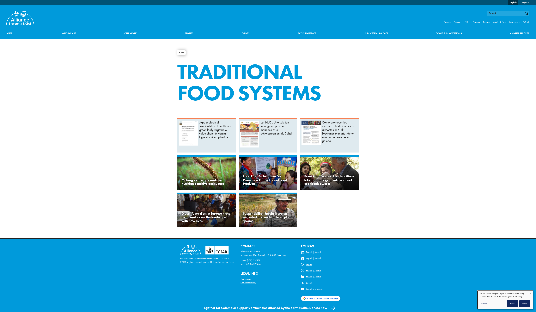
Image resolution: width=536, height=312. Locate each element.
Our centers (246, 279)
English (513, 2)
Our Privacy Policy (248, 282)
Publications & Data (376, 33)
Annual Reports (519, 33)
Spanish (317, 252)
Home (9, 33)
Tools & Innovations (449, 33)
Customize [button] (484, 303)
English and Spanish (315, 288)
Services (457, 22)
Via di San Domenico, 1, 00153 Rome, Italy (267, 255)
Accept (524, 303)
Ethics (467, 22)
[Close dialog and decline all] (531, 292)
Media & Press (499, 22)
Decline (512, 303)
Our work (130, 33)
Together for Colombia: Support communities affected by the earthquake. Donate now (264, 308)
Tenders (486, 22)
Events (245, 33)
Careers (476, 22)
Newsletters (514, 22)
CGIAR (526, 22)
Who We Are (69, 33)
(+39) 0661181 (253, 260)
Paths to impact (307, 33)
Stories (189, 33)
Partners (447, 22)
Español (525, 2)
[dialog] (505, 299)
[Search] (528, 13)
